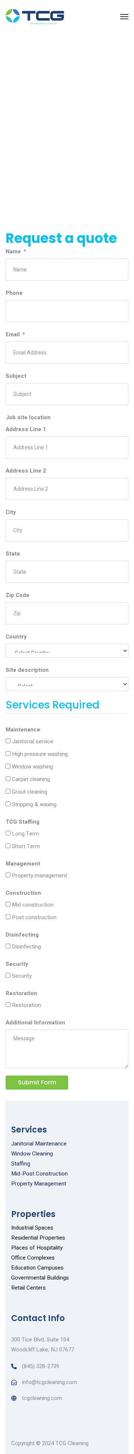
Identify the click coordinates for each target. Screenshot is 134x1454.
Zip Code (17, 595)
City (11, 512)
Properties (33, 1214)
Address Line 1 (26, 429)
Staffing (20, 1164)
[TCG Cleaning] (35, 16)
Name (13, 251)
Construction (23, 893)
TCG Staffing (22, 822)
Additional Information (35, 1022)
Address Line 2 (26, 471)
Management (23, 864)
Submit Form (37, 1082)
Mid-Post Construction (39, 1174)
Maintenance (23, 730)
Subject (16, 376)
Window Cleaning (32, 1154)
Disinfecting (22, 935)
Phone (14, 293)
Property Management (38, 1184)
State (13, 554)
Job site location (28, 417)
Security (17, 964)
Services (29, 1129)
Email (13, 334)
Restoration (21, 993)
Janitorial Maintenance (39, 1144)
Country (16, 637)
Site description (27, 670)
